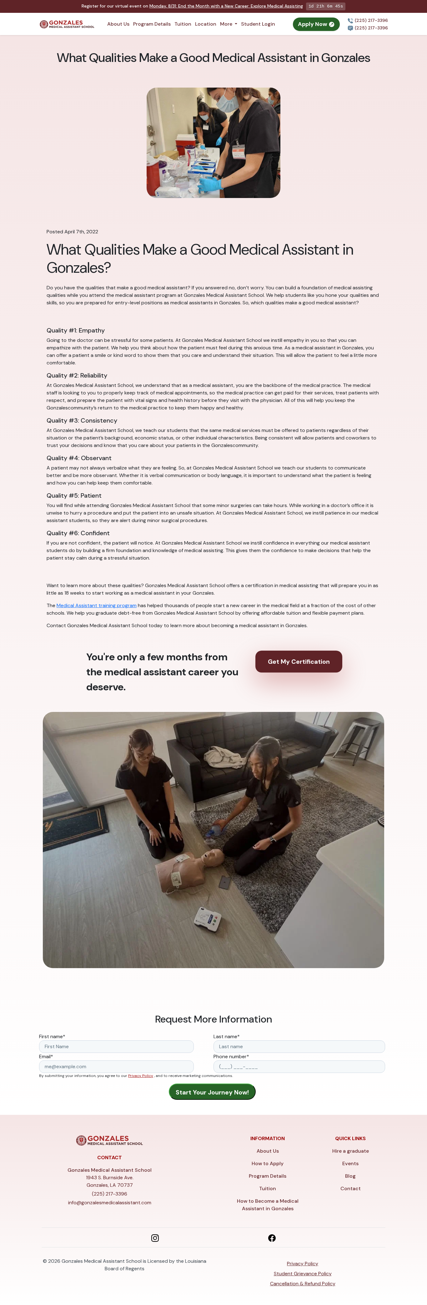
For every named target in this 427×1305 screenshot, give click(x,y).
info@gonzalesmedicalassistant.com (109, 1202)
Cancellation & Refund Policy (302, 1283)
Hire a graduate (350, 1151)
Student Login (258, 24)
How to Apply (268, 1163)
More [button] (227, 24)
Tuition (182, 24)
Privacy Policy (140, 1075)
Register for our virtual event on (192, 6)
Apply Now (313, 24)
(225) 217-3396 (371, 20)
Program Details (152, 24)
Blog (350, 1176)
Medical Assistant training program (97, 605)
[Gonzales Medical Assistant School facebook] (272, 1237)
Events (350, 1163)
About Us (118, 24)
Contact (350, 1188)
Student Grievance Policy (303, 1273)
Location (205, 24)
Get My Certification (299, 662)
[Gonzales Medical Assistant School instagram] (155, 1237)
